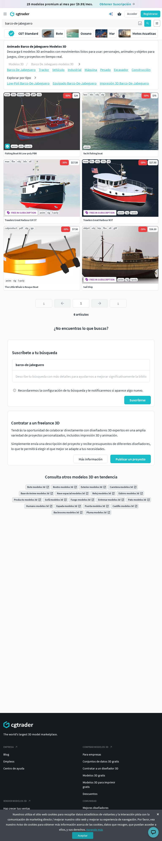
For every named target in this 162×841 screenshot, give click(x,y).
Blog (6, 754)
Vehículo (58, 70)
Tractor (44, 70)
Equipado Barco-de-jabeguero (75, 83)
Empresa (8, 746)
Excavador (121, 70)
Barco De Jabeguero (21, 70)
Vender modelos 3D (15, 800)
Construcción (141, 70)
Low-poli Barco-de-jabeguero (28, 83)
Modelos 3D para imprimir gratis (99, 784)
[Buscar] (147, 23)
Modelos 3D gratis (94, 775)
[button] (140, 23)
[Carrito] (119, 14)
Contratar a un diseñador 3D (100, 768)
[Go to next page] (99, 303)
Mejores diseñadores (95, 808)
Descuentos (90, 794)
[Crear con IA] (111, 14)
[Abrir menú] (5, 14)
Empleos (8, 761)
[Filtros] (157, 23)
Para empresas (92, 754)
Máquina (91, 70)
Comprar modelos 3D (95, 746)
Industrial (74, 70)
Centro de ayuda (13, 768)
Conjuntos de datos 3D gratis (101, 761)
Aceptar (83, 835)
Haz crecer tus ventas (16, 808)
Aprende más (94, 829)
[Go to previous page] (62, 303)
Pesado (105, 70)
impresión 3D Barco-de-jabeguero (124, 83)
